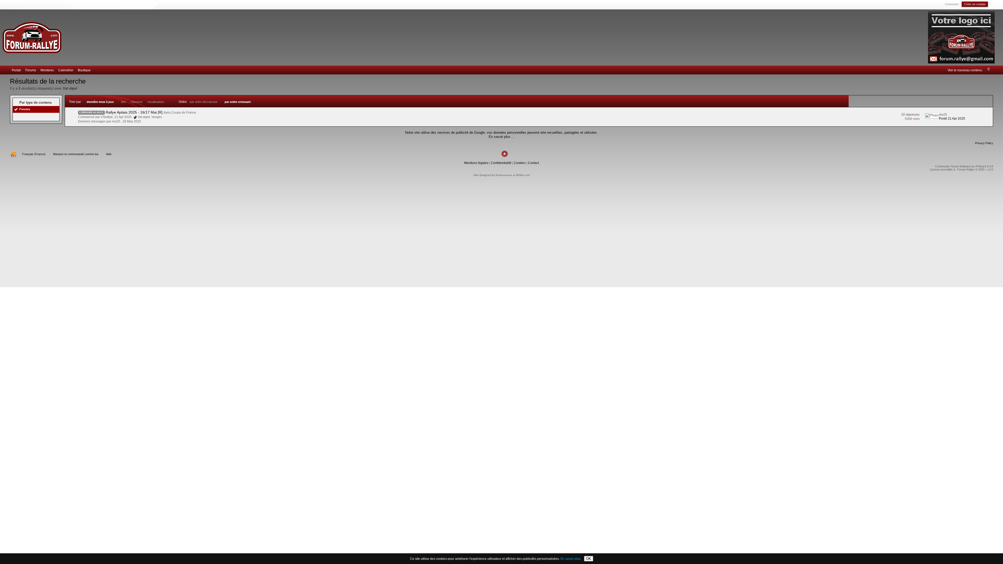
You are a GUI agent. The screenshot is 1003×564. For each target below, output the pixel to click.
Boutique (84, 70)
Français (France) (33, 154)
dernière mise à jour (100, 101)
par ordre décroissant (203, 101)
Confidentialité (501, 163)
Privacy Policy (984, 143)
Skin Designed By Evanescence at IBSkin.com (502, 175)
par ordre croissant (238, 101)
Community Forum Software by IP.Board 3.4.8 (964, 166)
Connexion (952, 4)
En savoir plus (571, 559)
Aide (109, 154)
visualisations (155, 101)
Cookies (520, 163)
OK (588, 559)
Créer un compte (974, 4)
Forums (30, 70)
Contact (533, 163)
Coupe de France (183, 112)
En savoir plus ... (502, 137)
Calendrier (65, 70)
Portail (16, 70)
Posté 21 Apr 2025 (952, 118)
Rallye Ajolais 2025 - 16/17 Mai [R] (134, 112)
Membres (47, 70)
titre (123, 101)
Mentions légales (476, 163)
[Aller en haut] (504, 154)
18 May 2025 (132, 121)
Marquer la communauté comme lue (75, 154)
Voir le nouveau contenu (965, 70)
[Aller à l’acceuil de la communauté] (32, 35)
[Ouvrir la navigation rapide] (988, 69)
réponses (137, 101)
